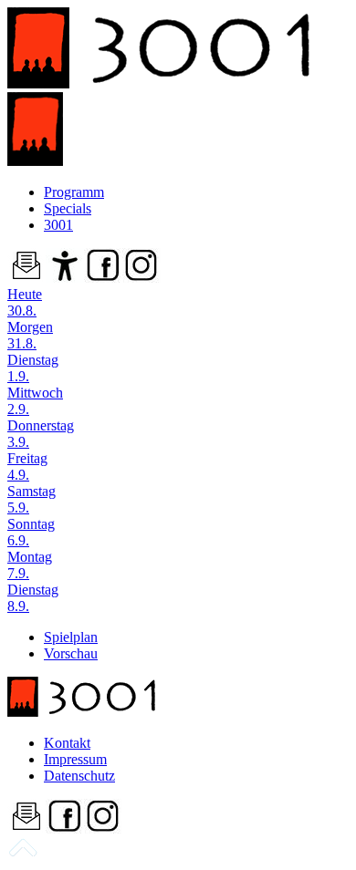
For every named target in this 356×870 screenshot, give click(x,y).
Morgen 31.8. (30, 335)
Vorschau (71, 653)
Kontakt (67, 743)
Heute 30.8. (24, 302)
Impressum (75, 759)
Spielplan (71, 637)
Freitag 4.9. (27, 466)
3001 (58, 225)
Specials (67, 208)
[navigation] (22, 854)
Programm (74, 192)
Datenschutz (79, 775)
